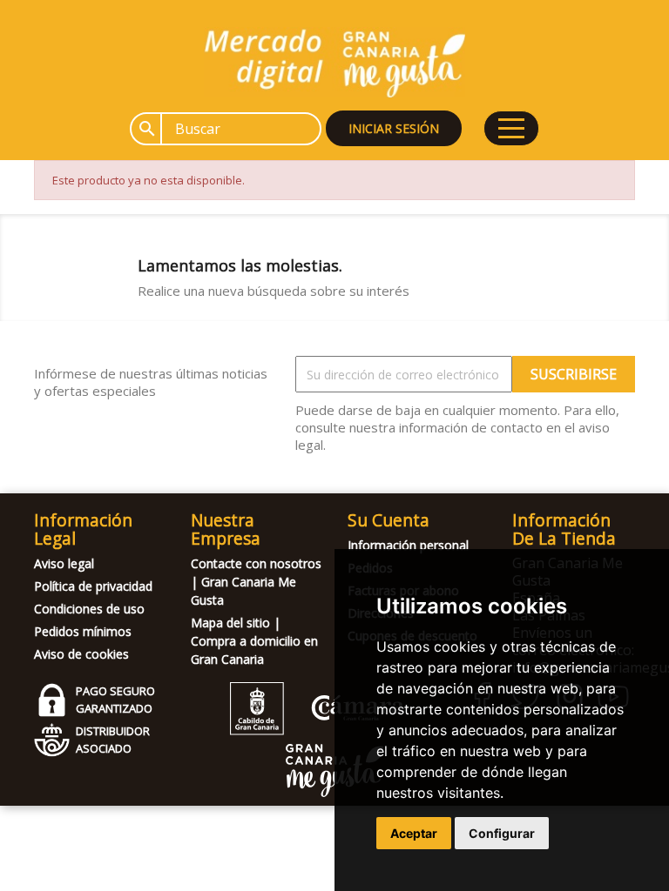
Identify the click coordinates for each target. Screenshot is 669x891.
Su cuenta (388, 520)
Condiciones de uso (89, 608)
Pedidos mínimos (83, 631)
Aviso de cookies (81, 654)
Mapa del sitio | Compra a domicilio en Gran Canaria (254, 640)
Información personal (408, 545)
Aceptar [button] (413, 833)
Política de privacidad (93, 586)
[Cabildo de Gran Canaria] (317, 730)
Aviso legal (64, 563)
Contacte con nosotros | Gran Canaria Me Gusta (256, 581)
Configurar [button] (502, 833)
